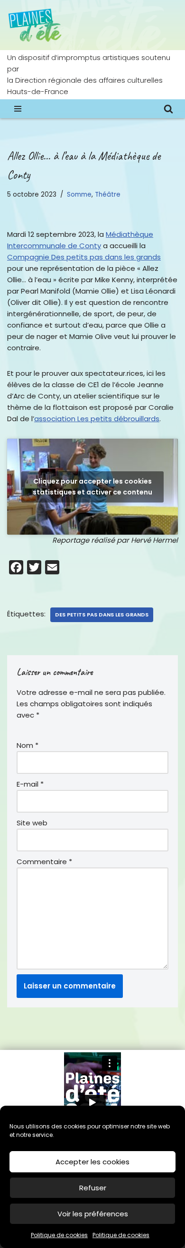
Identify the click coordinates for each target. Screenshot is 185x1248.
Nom (27, 745)
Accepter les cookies (93, 1162)
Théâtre (107, 194)
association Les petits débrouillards (96, 419)
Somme (79, 194)
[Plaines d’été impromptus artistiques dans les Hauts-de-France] (35, 25)
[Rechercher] (168, 108)
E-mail (30, 784)
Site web (32, 823)
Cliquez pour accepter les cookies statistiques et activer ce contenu (92, 487)
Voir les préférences (92, 1214)
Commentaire (44, 862)
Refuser (92, 1188)
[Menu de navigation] (17, 108)
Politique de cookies (59, 1235)
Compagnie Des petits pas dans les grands (84, 257)
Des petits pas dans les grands (101, 614)
